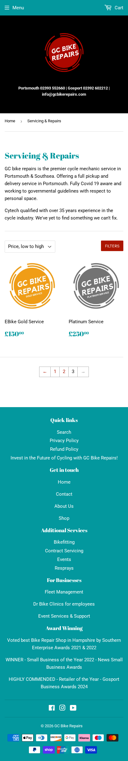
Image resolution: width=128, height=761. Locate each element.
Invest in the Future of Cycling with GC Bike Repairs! (64, 458)
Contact (64, 494)
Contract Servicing (64, 551)
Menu (18, 8)
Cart (118, 8)
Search (64, 432)
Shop (64, 518)
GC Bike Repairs (68, 726)
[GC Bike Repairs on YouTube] (73, 708)
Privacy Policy (64, 440)
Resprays (64, 568)
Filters (112, 246)
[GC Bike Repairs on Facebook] (51, 708)
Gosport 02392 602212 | (89, 88)
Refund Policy (64, 449)
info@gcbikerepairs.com (64, 94)
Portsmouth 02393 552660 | (42, 88)
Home (10, 121)
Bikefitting (64, 542)
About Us (64, 506)
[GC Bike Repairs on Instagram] (62, 708)
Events (64, 559)
